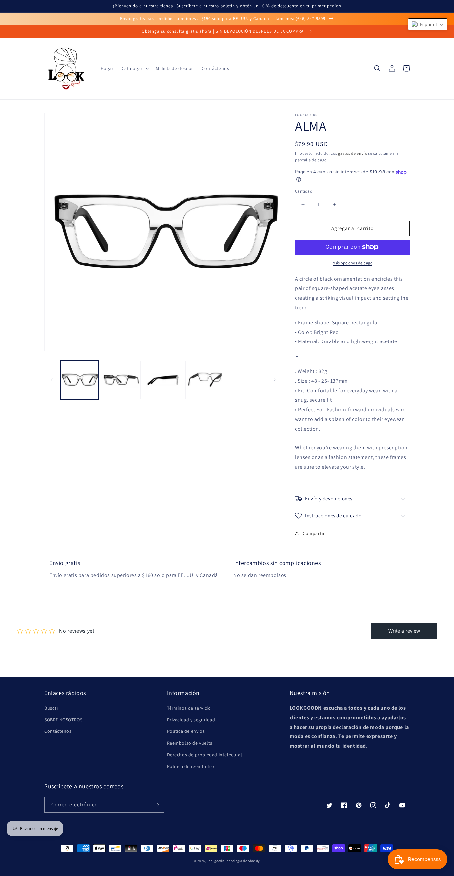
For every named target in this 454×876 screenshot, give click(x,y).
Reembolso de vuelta (189, 743)
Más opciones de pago (352, 262)
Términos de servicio (189, 708)
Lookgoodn (215, 861)
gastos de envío (352, 153)
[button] (135, 68)
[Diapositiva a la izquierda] (51, 379)
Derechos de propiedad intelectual (204, 755)
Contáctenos (58, 731)
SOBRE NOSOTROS (63, 720)
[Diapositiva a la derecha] (274, 379)
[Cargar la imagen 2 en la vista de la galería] (121, 380)
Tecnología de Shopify (242, 861)
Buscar (51, 708)
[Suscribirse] (156, 805)
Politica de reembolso (190, 766)
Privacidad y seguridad (191, 720)
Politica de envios (186, 731)
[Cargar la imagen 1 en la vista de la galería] (79, 380)
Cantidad (303, 191)
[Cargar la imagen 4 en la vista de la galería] (204, 380)
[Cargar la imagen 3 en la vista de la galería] (163, 380)
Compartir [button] (314, 533)
